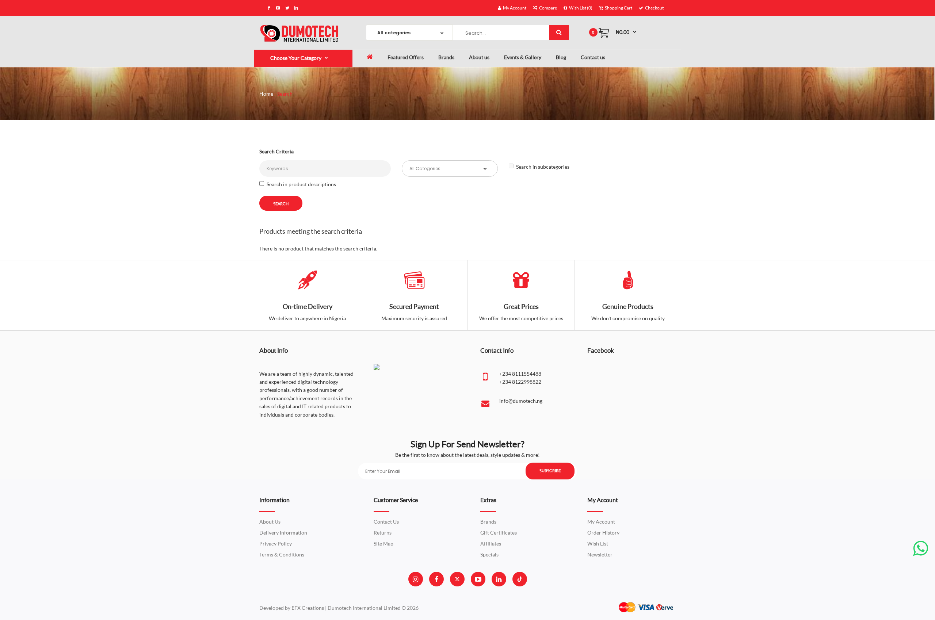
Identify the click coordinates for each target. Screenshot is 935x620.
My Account (601, 521)
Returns (383, 532)
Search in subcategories (542, 167)
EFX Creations (307, 608)
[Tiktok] (519, 579)
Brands (488, 521)
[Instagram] (415, 579)
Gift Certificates (498, 532)
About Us (269, 521)
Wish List (597, 543)
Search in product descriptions (301, 184)
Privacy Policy (275, 543)
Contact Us (386, 521)
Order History (603, 532)
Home (266, 94)
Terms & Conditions (281, 554)
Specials (489, 554)
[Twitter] (457, 579)
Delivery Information (283, 532)
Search (285, 94)
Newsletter (599, 554)
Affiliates (490, 543)
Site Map (383, 543)
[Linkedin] (498, 579)
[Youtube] (478, 579)
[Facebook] (436, 579)
